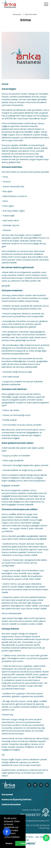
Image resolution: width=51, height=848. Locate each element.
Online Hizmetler (11, 804)
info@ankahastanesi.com (37, 821)
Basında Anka (31, 14)
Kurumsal (7, 794)
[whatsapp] (46, 838)
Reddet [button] (9, 843)
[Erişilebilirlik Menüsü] (7, 832)
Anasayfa (17, 14)
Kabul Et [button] (25, 843)
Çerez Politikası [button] (12, 837)
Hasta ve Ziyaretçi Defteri (16, 799)
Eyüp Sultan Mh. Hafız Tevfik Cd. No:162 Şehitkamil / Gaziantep (26, 826)
